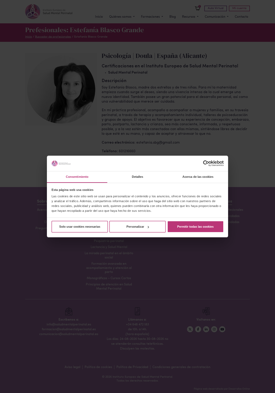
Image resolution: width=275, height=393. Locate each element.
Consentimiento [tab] (77, 176)
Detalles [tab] (137, 176)
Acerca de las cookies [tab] (197, 176)
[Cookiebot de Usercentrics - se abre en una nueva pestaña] (206, 163)
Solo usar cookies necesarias (79, 226)
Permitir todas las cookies (195, 226)
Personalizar (135, 226)
